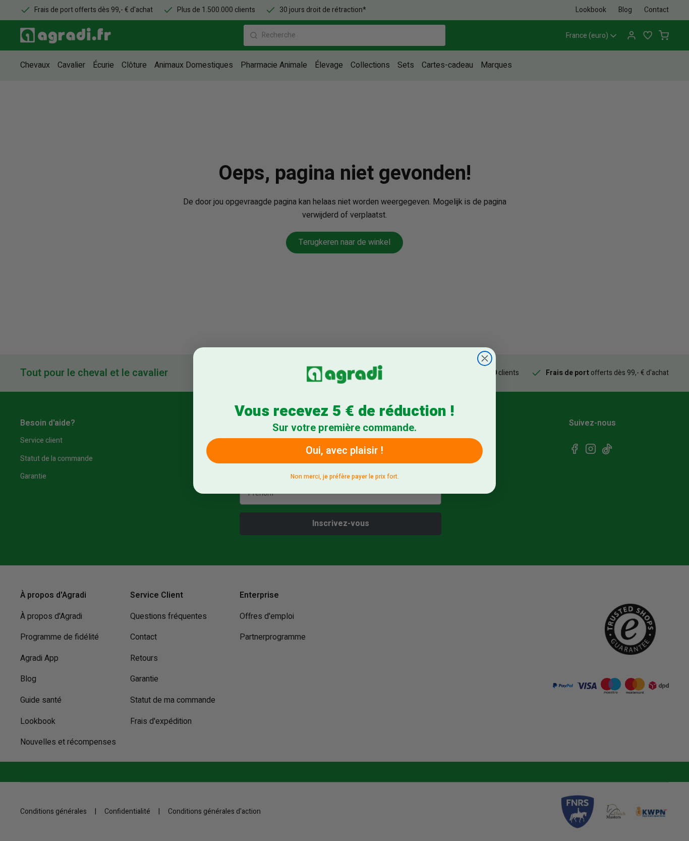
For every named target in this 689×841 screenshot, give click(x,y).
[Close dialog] (485, 358)
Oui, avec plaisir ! (344, 450)
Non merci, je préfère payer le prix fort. (345, 475)
